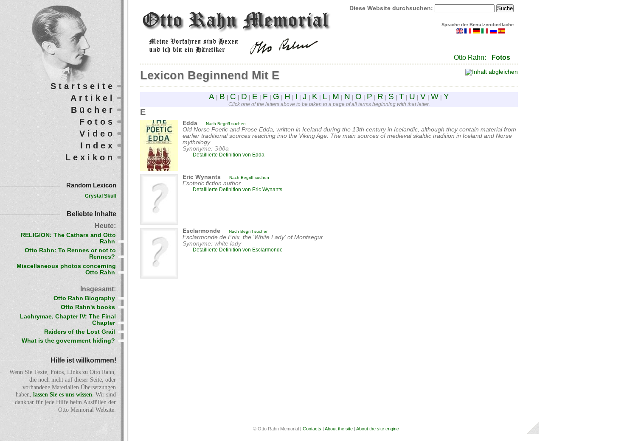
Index (97, 145)
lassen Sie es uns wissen (62, 394)
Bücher (93, 109)
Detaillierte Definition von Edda (228, 155)
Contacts (312, 428)
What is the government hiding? (68, 341)
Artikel (92, 98)
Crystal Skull (100, 196)
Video (97, 133)
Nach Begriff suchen (226, 123)
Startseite (83, 86)
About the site (339, 428)
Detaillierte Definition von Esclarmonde (238, 250)
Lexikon (90, 157)
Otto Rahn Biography (84, 298)
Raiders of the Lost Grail (79, 332)
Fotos (501, 57)
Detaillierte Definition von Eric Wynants (237, 190)
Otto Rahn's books (88, 307)
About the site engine (377, 428)
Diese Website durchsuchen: (392, 8)
